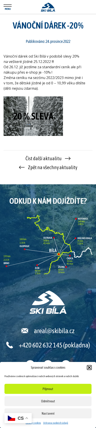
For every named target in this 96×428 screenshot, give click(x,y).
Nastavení (48, 413)
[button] (89, 367)
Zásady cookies (33, 422)
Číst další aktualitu (43, 158)
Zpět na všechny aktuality (52, 167)
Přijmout (48, 389)
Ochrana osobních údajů (55, 422)
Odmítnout (48, 401)
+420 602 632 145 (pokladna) (54, 345)
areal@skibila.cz (54, 330)
